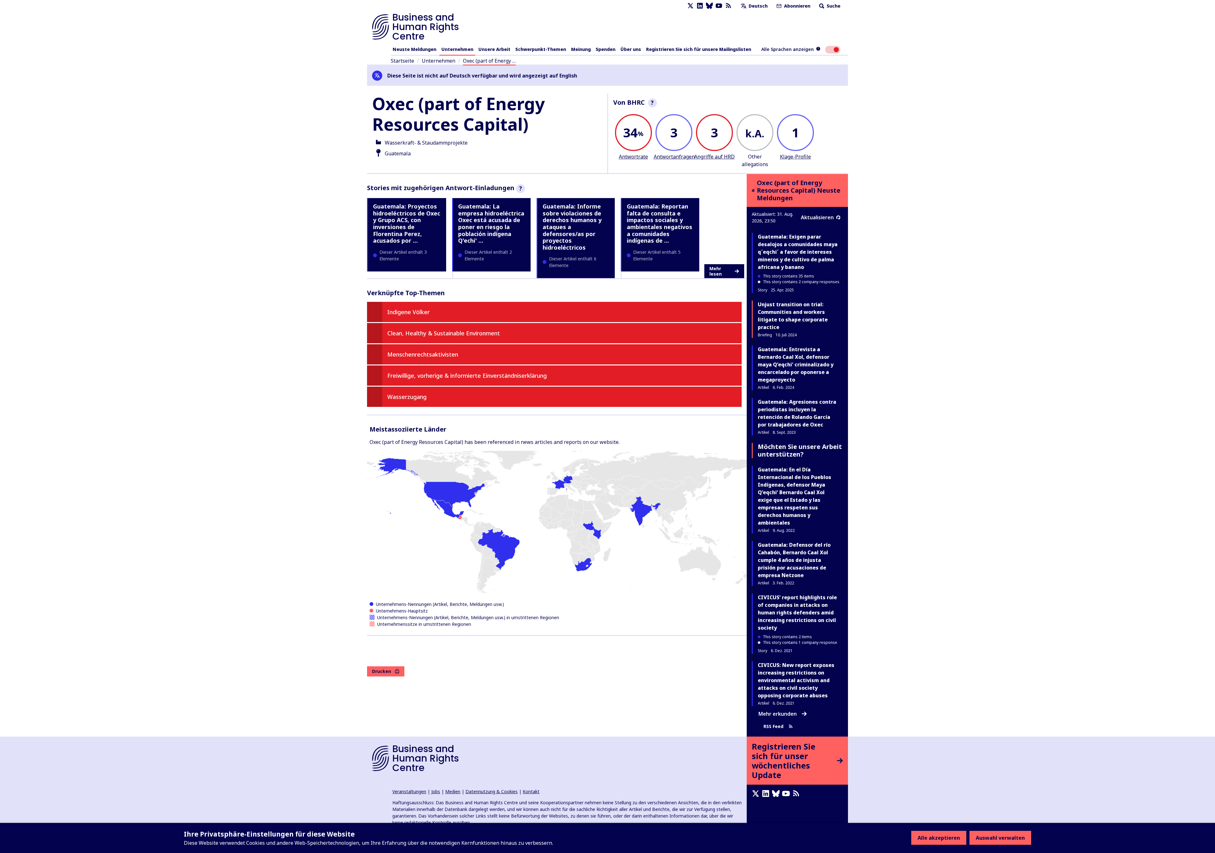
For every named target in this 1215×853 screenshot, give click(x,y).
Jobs (435, 791)
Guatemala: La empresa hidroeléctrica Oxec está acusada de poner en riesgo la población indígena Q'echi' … (491, 223)
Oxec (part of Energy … (489, 60)
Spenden (605, 49)
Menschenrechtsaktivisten (422, 354)
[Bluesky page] (709, 6)
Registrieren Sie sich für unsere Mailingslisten (698, 49)
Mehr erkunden (777, 713)
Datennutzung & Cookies (491, 791)
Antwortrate (633, 156)
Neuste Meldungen (414, 49)
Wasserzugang (407, 397)
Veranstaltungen (409, 791)
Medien (452, 791)
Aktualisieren (817, 217)
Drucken (381, 671)
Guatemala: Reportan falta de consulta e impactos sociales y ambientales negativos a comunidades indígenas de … (659, 223)
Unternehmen (457, 49)
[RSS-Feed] (728, 6)
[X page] (690, 6)
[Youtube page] (719, 6)
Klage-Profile (795, 156)
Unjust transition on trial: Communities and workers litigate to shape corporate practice (793, 316)
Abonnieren (796, 6)
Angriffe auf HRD (714, 156)
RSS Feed (773, 726)
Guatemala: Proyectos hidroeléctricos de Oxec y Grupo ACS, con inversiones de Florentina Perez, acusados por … (406, 223)
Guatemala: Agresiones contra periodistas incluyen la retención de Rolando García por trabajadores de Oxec (797, 413)
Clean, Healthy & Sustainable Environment (443, 333)
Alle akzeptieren (939, 837)
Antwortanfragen (674, 156)
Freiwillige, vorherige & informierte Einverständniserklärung (467, 375)
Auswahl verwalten (1000, 837)
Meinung (581, 49)
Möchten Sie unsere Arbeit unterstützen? (800, 450)
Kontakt (531, 791)
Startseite (402, 60)
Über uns (630, 49)
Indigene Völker (408, 312)
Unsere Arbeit (494, 49)
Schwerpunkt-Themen (540, 49)
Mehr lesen (715, 271)
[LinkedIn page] (700, 6)
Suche (833, 6)
